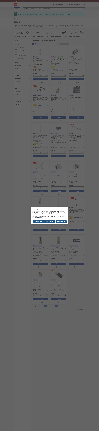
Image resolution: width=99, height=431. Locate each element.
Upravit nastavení (49, 221)
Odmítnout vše (38, 221)
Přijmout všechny (61, 221)
